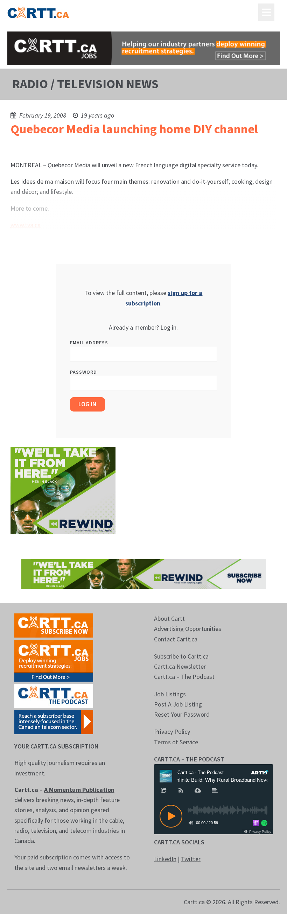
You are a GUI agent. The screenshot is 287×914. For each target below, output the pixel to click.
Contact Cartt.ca (175, 639)
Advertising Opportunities (187, 629)
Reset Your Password (182, 714)
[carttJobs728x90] (143, 48)
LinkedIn (165, 859)
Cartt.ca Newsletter (180, 666)
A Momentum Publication (79, 790)
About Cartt (169, 618)
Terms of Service (176, 742)
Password (83, 372)
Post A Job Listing (178, 704)
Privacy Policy (172, 731)
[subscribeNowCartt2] (53, 625)
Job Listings (170, 694)
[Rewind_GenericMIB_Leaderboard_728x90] (143, 573)
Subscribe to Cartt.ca (181, 656)
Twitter (191, 859)
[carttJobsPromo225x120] (53, 660)
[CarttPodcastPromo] (53, 695)
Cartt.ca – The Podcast (184, 677)
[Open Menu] (266, 12)
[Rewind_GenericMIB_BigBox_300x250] (62, 490)
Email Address (89, 342)
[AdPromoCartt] (53, 721)
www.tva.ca (25, 225)
